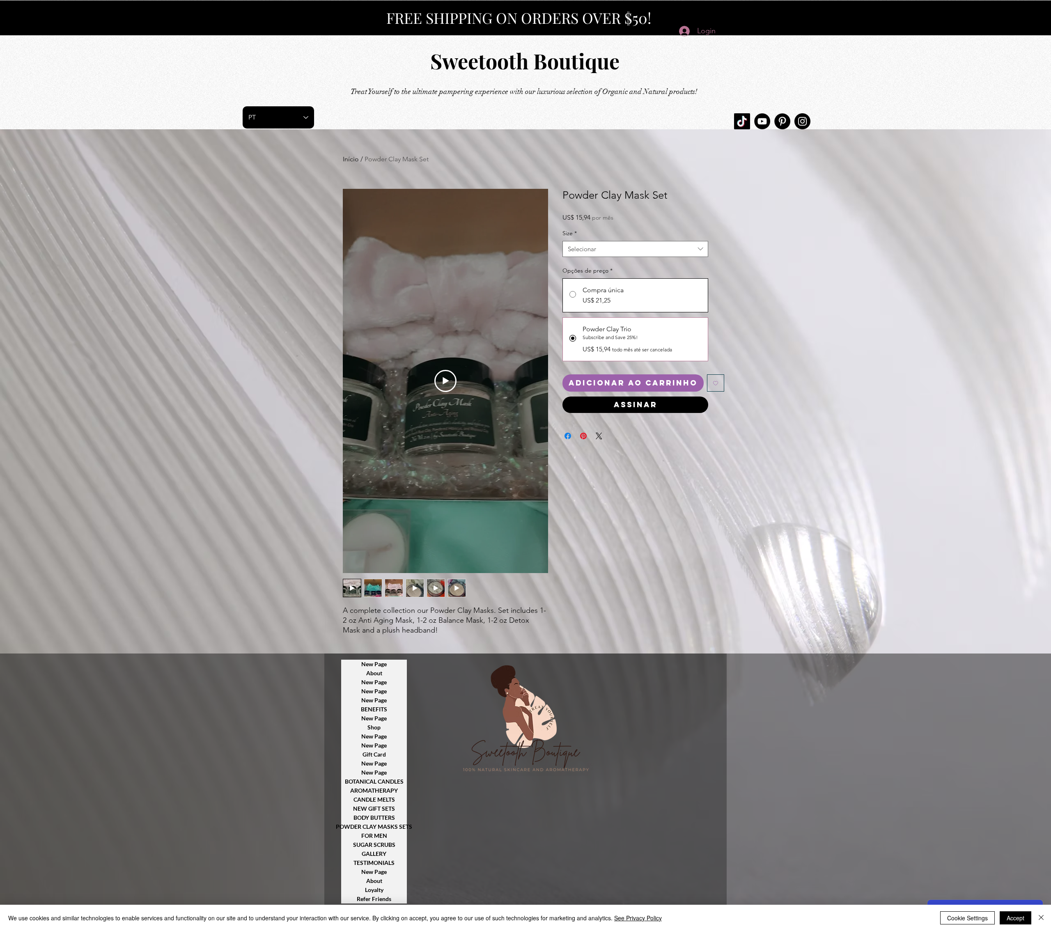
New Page (374, 663)
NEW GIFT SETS (374, 808)
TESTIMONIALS (374, 862)
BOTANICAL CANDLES (374, 781)
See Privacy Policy (638, 918)
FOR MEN (374, 835)
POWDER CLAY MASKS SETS (374, 826)
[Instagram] (802, 121)
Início (351, 159)
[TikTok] (742, 121)
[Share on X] (599, 436)
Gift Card (374, 754)
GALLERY (374, 853)
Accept (1015, 918)
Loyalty (374, 889)
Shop (374, 727)
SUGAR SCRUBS (374, 844)
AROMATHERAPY (374, 790)
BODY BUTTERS (374, 817)
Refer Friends (374, 898)
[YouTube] (762, 121)
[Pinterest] (782, 121)
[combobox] (635, 249)
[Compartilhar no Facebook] (568, 436)
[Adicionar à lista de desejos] (715, 383)
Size (569, 233)
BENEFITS (374, 709)
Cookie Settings (967, 918)
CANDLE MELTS (374, 799)
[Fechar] (1041, 917)
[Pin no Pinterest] (583, 436)
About (374, 673)
